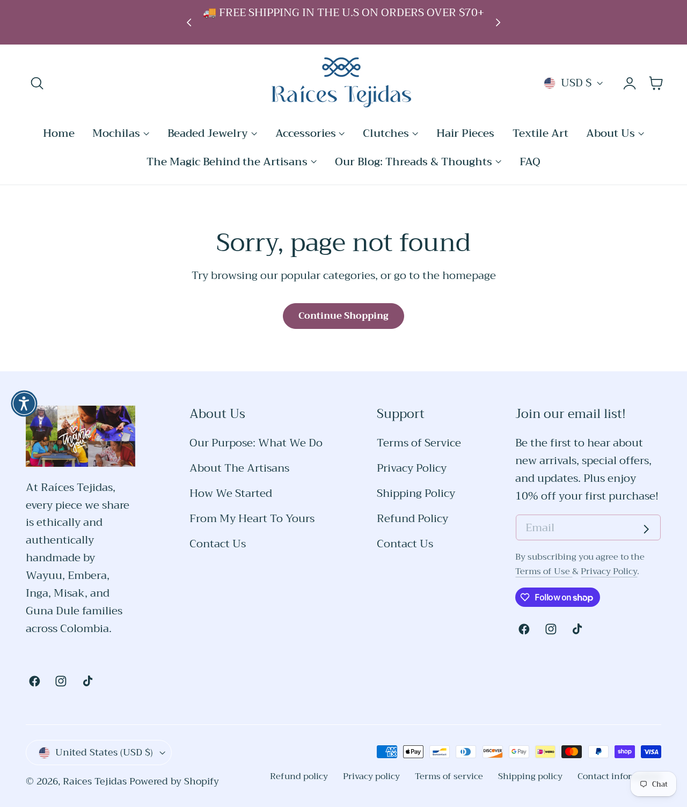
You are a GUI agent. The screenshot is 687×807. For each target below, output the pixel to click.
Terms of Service (419, 443)
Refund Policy (412, 519)
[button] (37, 83)
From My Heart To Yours (252, 519)
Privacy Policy (412, 469)
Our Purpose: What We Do (256, 443)
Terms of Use (543, 571)
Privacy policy (371, 776)
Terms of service (449, 776)
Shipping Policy (416, 494)
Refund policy (299, 776)
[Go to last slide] (188, 22)
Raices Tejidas (95, 781)
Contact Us (217, 544)
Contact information (619, 776)
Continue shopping (343, 316)
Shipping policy (530, 776)
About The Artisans (239, 469)
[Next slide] (498, 22)
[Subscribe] (646, 529)
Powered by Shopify (174, 781)
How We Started (230, 494)
